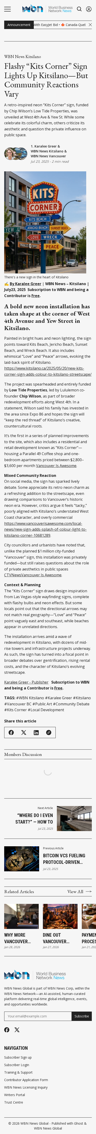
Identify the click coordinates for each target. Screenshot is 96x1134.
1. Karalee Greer (44, 146)
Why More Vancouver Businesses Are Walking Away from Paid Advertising (20, 938)
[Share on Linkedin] (36, 732)
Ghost (78, 1123)
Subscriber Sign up (18, 1057)
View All (75, 891)
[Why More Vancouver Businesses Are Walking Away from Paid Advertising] (21, 916)
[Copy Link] (48, 732)
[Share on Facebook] (11, 732)
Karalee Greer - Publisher (26, 682)
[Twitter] (17, 1029)
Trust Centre (13, 1102)
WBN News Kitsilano (22, 57)
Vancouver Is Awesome (56, 465)
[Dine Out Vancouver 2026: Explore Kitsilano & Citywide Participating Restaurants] (60, 916)
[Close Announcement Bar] (90, 24)
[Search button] (79, 9)
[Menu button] (7, 9)
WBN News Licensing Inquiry (26, 1087)
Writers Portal (14, 1095)
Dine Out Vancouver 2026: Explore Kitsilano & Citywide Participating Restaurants (57, 938)
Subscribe (82, 1016)
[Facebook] (6, 1029)
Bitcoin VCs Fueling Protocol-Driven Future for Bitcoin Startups (64, 859)
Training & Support (18, 1072)
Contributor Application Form (26, 1080)
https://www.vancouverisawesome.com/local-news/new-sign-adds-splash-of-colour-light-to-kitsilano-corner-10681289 (45, 529)
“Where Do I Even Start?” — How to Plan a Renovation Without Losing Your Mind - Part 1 (30, 819)
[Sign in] (89, 9)
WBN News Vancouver (48, 156)
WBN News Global (34, 1123)
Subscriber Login (16, 1065)
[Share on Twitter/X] (23, 732)
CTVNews (12, 575)
